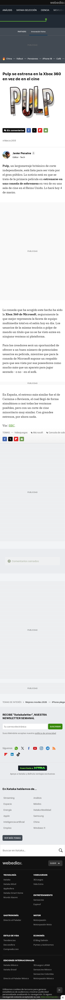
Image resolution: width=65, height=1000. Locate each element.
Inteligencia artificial (14, 821)
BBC (12, 425)
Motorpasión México (43, 978)
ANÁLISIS (7, 10)
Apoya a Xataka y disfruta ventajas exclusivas (32, 774)
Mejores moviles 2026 (36, 701)
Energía (7, 809)
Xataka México (10, 965)
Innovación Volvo (38, 31)
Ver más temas (12, 837)
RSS (53, 747)
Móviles (37, 803)
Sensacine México (42, 969)
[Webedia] (57, 2)
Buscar (61, 850)
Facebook (29, 130)
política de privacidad (45, 733)
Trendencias (9, 940)
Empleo (7, 827)
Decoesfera (9, 944)
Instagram (41, 747)
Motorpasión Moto (42, 924)
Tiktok (18, 753)
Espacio (7, 803)
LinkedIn (12, 753)
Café (58, 58)
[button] (23, 153)
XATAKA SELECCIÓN (26, 10)
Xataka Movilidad (42, 809)
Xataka (6, 879)
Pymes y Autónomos (43, 944)
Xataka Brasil (9, 969)
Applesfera (8, 888)
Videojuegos (21, 432)
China (9, 58)
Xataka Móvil (9, 883)
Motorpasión (39, 919)
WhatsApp (16, 747)
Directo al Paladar (12, 919)
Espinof (37, 904)
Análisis (37, 797)
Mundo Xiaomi (10, 897)
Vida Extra (38, 883)
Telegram (47, 747)
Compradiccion (11, 949)
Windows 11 (39, 827)
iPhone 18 (47, 58)
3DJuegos (38, 879)
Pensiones (33, 58)
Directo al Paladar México (16, 978)
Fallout (20, 58)
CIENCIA (45, 10)
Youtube (35, 747)
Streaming (9, 797)
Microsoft (38, 432)
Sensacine (38, 899)
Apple (6, 815)
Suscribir (55, 726)
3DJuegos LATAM (41, 965)
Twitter (34, 130)
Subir (53, 863)
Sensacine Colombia (43, 973)
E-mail (46, 130)
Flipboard (40, 130)
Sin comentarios (15, 130)
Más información (49, 996)
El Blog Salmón (40, 940)
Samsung (38, 815)
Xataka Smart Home (13, 892)
